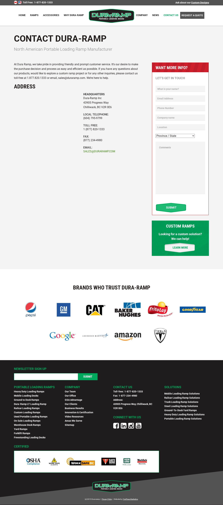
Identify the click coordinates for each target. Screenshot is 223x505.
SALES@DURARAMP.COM (99, 151)
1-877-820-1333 (43, 2)
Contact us (122, 387)
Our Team (70, 391)
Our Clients (71, 404)
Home (22, 15)
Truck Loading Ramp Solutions (181, 402)
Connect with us (127, 417)
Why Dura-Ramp (74, 15)
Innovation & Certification (79, 412)
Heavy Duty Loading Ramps (29, 391)
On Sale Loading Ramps (27, 420)
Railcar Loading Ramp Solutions (182, 397)
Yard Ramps (20, 429)
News (155, 15)
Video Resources (74, 416)
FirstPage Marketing (130, 499)
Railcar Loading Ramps (27, 408)
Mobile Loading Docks (26, 395)
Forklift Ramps (22, 433)
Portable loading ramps (34, 387)
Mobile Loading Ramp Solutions (182, 393)
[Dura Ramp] (111, 15)
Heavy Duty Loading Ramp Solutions (184, 414)
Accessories (51, 15)
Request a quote (192, 15)
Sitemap (69, 425)
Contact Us (171, 15)
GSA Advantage (73, 399)
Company (142, 15)
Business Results (74, 408)
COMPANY (72, 387)
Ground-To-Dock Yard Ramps (180, 410)
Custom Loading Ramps (27, 412)
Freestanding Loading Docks (29, 437)
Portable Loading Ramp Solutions (183, 418)
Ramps (34, 15)
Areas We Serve (73, 420)
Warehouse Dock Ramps (27, 425)
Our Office (70, 395)
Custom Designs (200, 2)
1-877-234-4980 (128, 395)
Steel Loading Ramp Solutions (181, 406)
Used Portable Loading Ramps (30, 416)
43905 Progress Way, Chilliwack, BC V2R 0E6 (132, 406)
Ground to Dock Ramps (26, 399)
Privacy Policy (107, 499)
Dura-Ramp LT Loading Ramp (30, 404)
